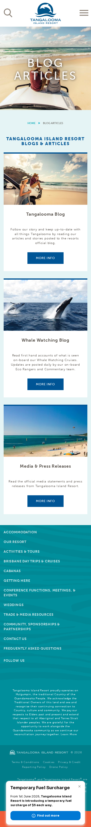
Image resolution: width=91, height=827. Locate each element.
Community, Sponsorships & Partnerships (32, 626)
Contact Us (15, 639)
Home (31, 123)
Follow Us (14, 661)
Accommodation (20, 532)
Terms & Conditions (25, 762)
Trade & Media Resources (28, 615)
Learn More (69, 734)
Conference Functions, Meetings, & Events (39, 592)
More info (45, 258)
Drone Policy (58, 767)
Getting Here (17, 581)
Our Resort (15, 542)
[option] (45, 68)
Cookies (49, 762)
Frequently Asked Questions (33, 648)
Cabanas (12, 571)
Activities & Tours (22, 552)
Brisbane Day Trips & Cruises (32, 561)
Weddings (14, 605)
